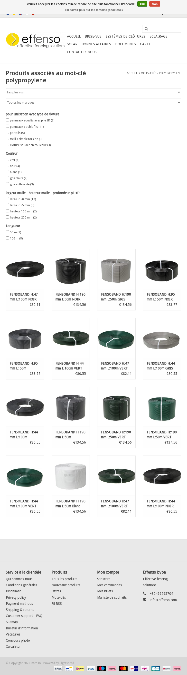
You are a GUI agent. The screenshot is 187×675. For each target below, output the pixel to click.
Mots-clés (149, 73)
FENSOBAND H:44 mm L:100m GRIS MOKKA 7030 (161, 366)
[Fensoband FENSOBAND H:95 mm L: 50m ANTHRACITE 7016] (25, 338)
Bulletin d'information (22, 628)
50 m (15, 232)
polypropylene (170, 73)
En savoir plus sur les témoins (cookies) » (94, 10)
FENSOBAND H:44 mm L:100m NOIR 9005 (161, 503)
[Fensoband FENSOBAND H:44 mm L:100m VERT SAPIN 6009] (71, 338)
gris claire (18, 178)
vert (14, 160)
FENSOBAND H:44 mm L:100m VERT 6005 (24, 503)
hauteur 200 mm (23, 217)
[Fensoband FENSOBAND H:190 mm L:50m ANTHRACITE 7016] (71, 407)
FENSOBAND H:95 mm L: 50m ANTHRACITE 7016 (25, 366)
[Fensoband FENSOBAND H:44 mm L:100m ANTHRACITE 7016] (25, 407)
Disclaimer (13, 591)
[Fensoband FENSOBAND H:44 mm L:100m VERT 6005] (25, 476)
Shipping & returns (20, 610)
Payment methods (19, 604)
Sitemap (12, 622)
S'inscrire (103, 579)
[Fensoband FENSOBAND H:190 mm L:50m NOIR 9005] (71, 269)
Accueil (74, 36)
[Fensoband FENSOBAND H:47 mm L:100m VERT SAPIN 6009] (116, 476)
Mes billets (105, 591)
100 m (16, 238)
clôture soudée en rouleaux (30, 145)
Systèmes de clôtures (125, 36)
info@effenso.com (163, 600)
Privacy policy (16, 597)
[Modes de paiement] (57, 668)
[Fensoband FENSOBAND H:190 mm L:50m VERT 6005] (162, 407)
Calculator (13, 646)
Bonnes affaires (96, 44)
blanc (15, 172)
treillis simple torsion (26, 139)
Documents (125, 44)
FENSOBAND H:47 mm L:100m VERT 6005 (115, 366)
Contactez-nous (82, 52)
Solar (72, 44)
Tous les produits (64, 579)
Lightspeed (67, 663)
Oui (142, 4)
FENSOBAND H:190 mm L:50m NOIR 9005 (70, 297)
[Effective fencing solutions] (35, 40)
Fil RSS (57, 604)
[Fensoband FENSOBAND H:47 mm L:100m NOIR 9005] (25, 269)
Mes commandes (109, 585)
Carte (145, 44)
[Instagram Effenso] (111, 550)
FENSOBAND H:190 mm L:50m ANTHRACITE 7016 (70, 434)
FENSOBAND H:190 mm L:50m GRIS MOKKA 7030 (116, 297)
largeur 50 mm (23, 199)
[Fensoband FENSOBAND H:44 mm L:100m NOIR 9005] (162, 476)
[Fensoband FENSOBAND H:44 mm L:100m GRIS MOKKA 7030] (162, 338)
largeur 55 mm (22, 205)
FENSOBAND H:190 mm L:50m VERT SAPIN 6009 (116, 434)
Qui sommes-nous (19, 579)
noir (15, 166)
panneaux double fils (27, 127)
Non (155, 4)
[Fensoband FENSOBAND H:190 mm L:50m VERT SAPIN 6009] (116, 407)
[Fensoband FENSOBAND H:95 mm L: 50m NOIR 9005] (162, 269)
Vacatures (13, 634)
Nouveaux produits (66, 585)
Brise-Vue (93, 36)
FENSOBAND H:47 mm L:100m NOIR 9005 (24, 297)
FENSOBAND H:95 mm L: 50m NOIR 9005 (161, 297)
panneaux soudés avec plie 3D (32, 120)
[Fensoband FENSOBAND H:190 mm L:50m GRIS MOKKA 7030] (116, 269)
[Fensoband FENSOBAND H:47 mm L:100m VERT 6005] (116, 338)
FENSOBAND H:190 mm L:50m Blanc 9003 (70, 503)
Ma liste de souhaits (112, 597)
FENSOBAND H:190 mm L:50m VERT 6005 (162, 434)
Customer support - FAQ (24, 616)
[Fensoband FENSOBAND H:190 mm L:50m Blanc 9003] (71, 476)
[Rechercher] (144, 29)
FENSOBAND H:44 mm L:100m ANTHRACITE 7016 (25, 434)
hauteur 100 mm (23, 211)
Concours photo (18, 640)
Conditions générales (21, 585)
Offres (56, 591)
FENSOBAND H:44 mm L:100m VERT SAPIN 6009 (70, 366)
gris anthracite (22, 184)
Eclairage (159, 36)
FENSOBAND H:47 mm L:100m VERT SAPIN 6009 (115, 503)
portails (17, 133)
